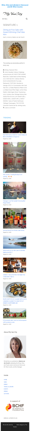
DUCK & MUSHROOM (9, 81)
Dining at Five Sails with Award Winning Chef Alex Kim (14, 32)
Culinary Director (19, 79)
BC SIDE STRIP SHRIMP (19, 74)
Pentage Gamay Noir (20, 94)
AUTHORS (6, 393)
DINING (5, 384)
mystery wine (10, 94)
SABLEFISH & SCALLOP (10, 96)
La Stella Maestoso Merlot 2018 (18, 87)
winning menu (22, 105)
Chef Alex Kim (10, 79)
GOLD (10, 85)
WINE (5, 382)
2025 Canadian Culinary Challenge (14, 72)
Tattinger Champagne (9, 103)
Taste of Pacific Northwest (15, 101)
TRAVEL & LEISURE (8, 386)
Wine (15, 70)
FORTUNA (13, 83)
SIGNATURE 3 (16, 99)
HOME (5, 379)
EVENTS (6, 389)
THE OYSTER (20, 103)
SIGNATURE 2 (7, 99)
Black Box (6, 76)
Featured (11, 70)
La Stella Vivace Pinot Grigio (11, 90)
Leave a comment (10, 107)
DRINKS (6, 391)
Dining (6, 70)
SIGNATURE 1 (21, 96)
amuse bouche (7, 74)
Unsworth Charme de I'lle (10, 105)
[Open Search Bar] (26, 19)
